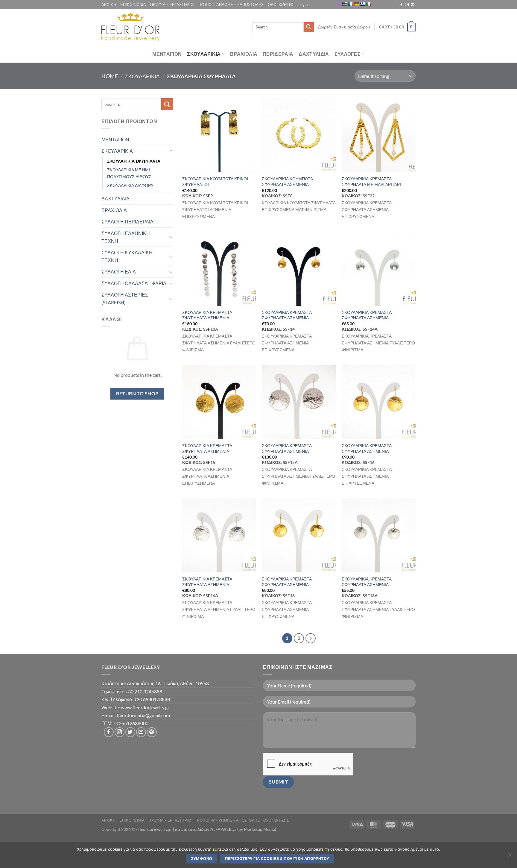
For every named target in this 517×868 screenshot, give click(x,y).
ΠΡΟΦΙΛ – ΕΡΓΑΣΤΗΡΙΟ (172, 4)
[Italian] (368, 3)
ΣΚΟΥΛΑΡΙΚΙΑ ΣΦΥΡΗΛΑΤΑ (133, 161)
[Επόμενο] (310, 638)
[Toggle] (170, 151)
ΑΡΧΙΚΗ (108, 4)
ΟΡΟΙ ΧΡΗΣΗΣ (281, 4)
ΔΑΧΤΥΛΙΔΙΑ (314, 54)
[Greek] (362, 3)
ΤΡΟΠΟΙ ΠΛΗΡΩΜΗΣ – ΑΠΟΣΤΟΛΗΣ (231, 4)
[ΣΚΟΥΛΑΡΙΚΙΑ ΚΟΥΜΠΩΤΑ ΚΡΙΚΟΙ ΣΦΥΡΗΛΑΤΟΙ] (219, 135)
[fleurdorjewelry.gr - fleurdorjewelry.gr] (130, 27)
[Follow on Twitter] (130, 732)
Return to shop (137, 393)
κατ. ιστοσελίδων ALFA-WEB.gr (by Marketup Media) (225, 829)
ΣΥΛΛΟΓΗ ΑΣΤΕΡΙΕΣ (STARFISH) (124, 298)
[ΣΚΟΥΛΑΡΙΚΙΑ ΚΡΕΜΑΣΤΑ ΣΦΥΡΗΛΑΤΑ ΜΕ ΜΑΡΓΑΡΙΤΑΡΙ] (379, 135)
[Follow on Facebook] (401, 5)
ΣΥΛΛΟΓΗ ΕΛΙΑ (118, 271)
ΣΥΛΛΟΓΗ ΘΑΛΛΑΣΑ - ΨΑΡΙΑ (133, 283)
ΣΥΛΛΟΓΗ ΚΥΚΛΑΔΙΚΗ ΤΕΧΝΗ (127, 256)
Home (109, 76)
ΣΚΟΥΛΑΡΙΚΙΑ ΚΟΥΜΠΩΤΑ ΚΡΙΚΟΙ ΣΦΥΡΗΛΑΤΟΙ (215, 181)
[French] (350, 3)
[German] (356, 3)
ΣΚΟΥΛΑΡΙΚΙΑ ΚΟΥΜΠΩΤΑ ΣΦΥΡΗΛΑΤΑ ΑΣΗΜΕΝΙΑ (287, 181)
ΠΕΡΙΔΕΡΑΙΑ (278, 54)
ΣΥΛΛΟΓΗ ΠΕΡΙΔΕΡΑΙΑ (127, 221)
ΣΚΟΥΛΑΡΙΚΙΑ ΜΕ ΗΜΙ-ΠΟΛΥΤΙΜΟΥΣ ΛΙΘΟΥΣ (129, 173)
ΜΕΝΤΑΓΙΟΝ (167, 54)
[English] (344, 3)
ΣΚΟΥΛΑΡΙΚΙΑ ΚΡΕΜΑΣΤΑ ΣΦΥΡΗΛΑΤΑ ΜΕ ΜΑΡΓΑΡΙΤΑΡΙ (371, 181)
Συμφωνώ (201, 858)
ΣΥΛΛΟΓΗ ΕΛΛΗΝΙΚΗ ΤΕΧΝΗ (125, 237)
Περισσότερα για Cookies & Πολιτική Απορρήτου (277, 858)
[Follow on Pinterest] (152, 732)
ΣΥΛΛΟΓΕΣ (347, 54)
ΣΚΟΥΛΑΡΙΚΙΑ (204, 54)
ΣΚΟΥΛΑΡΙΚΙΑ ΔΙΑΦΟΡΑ (130, 185)
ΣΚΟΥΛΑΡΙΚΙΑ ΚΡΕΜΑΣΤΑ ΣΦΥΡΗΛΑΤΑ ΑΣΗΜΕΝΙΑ (207, 315)
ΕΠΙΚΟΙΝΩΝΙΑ (133, 4)
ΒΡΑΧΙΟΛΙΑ (243, 54)
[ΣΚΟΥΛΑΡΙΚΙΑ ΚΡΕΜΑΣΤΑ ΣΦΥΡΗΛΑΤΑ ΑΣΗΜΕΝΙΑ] (219, 269)
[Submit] (309, 27)
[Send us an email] (412, 5)
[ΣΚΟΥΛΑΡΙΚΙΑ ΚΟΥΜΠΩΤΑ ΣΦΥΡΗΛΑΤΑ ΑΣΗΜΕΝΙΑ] (299, 135)
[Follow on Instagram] (407, 5)
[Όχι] (510, 856)
